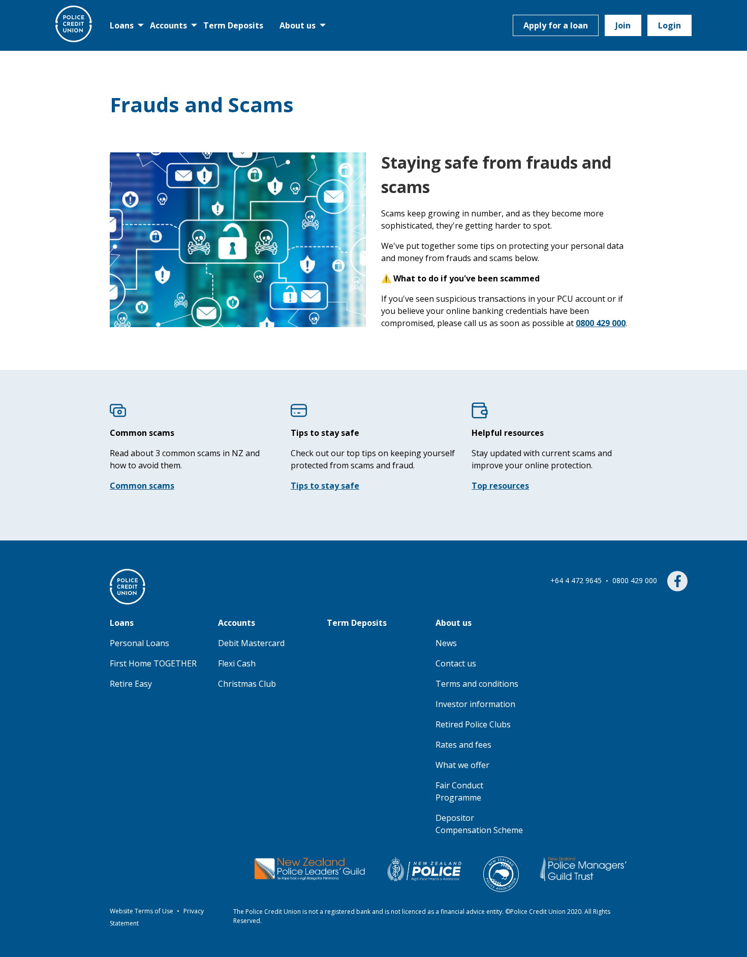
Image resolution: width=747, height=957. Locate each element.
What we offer (462, 765)
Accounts (168, 25)
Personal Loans (139, 643)
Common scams (142, 485)
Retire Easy (131, 683)
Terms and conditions (476, 683)
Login (669, 25)
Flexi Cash (237, 663)
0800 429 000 (635, 580)
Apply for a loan (555, 25)
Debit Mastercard (251, 643)
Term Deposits (233, 25)
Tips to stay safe (325, 485)
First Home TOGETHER (153, 663)
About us (297, 25)
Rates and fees (463, 744)
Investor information (475, 704)
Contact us (455, 663)
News (446, 643)
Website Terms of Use (142, 911)
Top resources (500, 485)
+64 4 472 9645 (577, 580)
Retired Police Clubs (473, 724)
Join (623, 25)
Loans (122, 25)
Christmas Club (247, 683)
